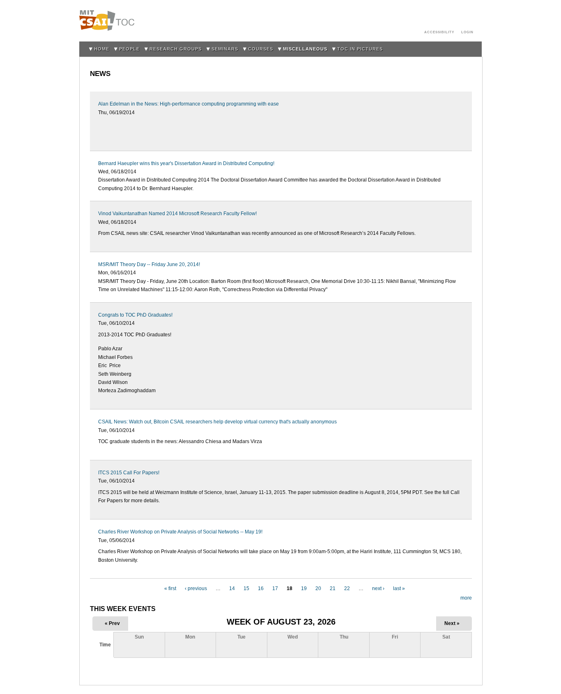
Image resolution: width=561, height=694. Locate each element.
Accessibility (439, 32)
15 (246, 588)
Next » (452, 623)
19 (304, 588)
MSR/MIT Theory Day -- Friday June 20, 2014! (149, 264)
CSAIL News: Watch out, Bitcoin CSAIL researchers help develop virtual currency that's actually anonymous (217, 422)
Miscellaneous (305, 48)
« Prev (112, 623)
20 (318, 588)
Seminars (225, 48)
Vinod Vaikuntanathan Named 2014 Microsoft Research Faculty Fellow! (177, 213)
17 (275, 588)
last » (399, 588)
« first (170, 588)
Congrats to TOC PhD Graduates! (135, 315)
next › (378, 588)
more (466, 598)
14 (232, 588)
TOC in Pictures (360, 48)
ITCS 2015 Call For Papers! (128, 473)
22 (347, 588)
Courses (260, 48)
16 (261, 588)
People (129, 48)
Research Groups (175, 48)
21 (333, 588)
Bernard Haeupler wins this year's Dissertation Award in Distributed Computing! (186, 163)
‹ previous (196, 588)
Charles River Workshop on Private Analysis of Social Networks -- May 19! (180, 532)
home (101, 48)
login (467, 32)
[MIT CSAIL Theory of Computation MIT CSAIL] (109, 20)
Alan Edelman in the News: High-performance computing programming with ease (188, 104)
